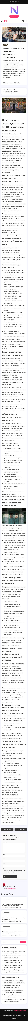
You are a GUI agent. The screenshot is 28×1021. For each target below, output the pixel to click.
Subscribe (15, 16)
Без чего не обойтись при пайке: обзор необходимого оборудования (14, 952)
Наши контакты (16, 1013)
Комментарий (6, 842)
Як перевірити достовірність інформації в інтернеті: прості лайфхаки (15, 1000)
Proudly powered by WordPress (19, 1010)
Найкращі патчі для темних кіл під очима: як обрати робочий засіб (13, 961)
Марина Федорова (8, 82)
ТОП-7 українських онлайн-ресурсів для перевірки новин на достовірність (12, 905)
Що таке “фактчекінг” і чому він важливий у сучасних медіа (13, 918)
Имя (4, 854)
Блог (10, 1013)
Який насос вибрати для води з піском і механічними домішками (14, 956)
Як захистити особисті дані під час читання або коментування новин (13, 932)
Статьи (5, 44)
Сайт (4, 863)
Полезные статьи (6, 115)
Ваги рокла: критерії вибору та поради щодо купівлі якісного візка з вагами (14, 971)
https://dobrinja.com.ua (11, 888)
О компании (14, 1018)
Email (4, 859)
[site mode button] (23, 21)
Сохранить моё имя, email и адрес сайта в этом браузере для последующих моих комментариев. (14, 872)
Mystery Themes (18, 1011)
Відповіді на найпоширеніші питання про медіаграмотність (14, 996)
